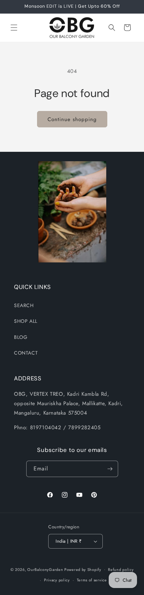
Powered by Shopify (82, 569)
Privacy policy (57, 580)
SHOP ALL (25, 321)
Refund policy (121, 569)
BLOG (20, 337)
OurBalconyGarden (45, 569)
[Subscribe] (110, 469)
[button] (14, 27)
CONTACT (26, 352)
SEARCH (24, 305)
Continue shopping (72, 119)
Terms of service (92, 580)
